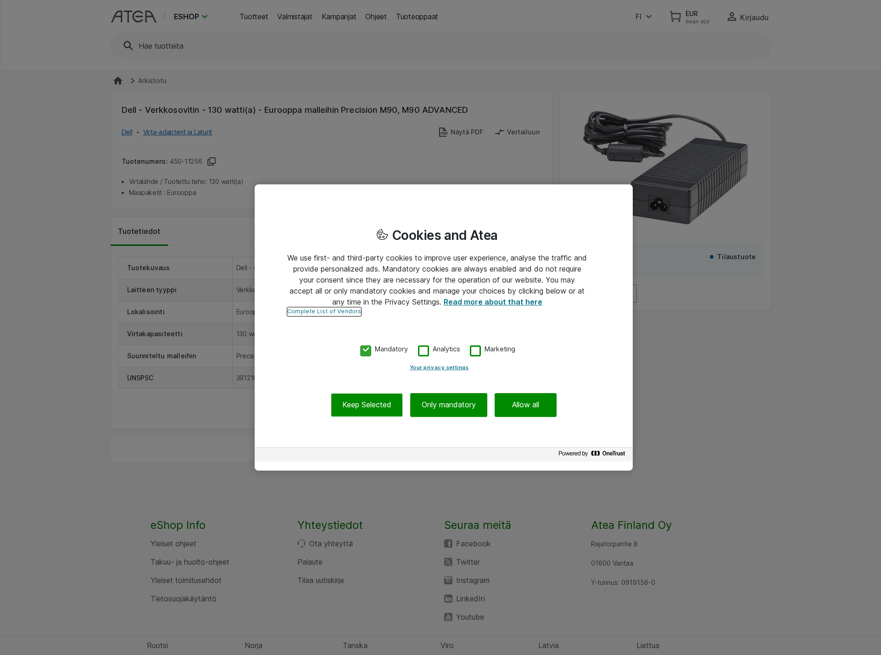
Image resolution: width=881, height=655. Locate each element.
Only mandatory (449, 405)
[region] (444, 327)
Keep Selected (366, 405)
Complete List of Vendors (324, 311)
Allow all (525, 405)
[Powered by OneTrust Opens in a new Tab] (593, 455)
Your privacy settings (439, 368)
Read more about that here (493, 301)
